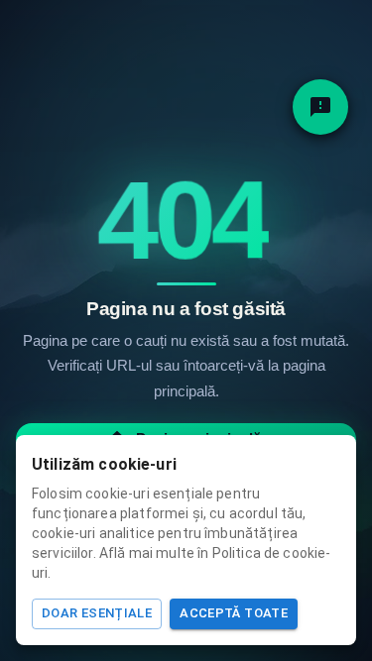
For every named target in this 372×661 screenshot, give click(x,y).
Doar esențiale (97, 613)
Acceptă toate (234, 613)
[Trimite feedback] (320, 107)
